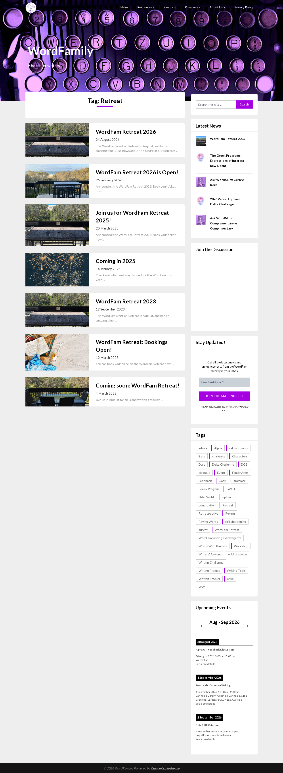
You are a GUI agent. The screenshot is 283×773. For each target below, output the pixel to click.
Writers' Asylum (210, 554)
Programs (191, 7)
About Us (216, 7)
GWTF (231, 489)
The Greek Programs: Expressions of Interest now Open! (227, 160)
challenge (218, 456)
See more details (205, 664)
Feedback (205, 481)
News (124, 7)
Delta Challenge (223, 464)
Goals (223, 481)
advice (203, 448)
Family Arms (240, 472)
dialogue (204, 472)
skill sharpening (235, 521)
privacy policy (232, 406)
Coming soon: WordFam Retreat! (137, 385)
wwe (230, 579)
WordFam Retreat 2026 (126, 131)
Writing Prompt (209, 570)
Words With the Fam (213, 546)
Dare (202, 464)
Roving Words (208, 521)
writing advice (237, 554)
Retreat (227, 505)
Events (168, 7)
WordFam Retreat (227, 530)
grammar (239, 481)
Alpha (218, 448)
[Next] (247, 626)
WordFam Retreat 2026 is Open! (137, 172)
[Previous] (201, 626)
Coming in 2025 (116, 261)
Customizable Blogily (165, 768)
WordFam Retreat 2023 (126, 301)
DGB (244, 464)
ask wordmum (238, 448)
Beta (202, 456)
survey (203, 530)
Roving (230, 513)
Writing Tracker (209, 579)
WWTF (203, 587)
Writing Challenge (211, 562)
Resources (144, 7)
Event (221, 472)
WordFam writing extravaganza (220, 538)
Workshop (241, 546)
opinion (227, 497)
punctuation (207, 505)
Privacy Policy (243, 7)
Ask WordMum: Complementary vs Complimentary (223, 223)
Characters (240, 456)
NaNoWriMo (207, 497)
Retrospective (208, 513)
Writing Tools (236, 570)
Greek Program (209, 489)
